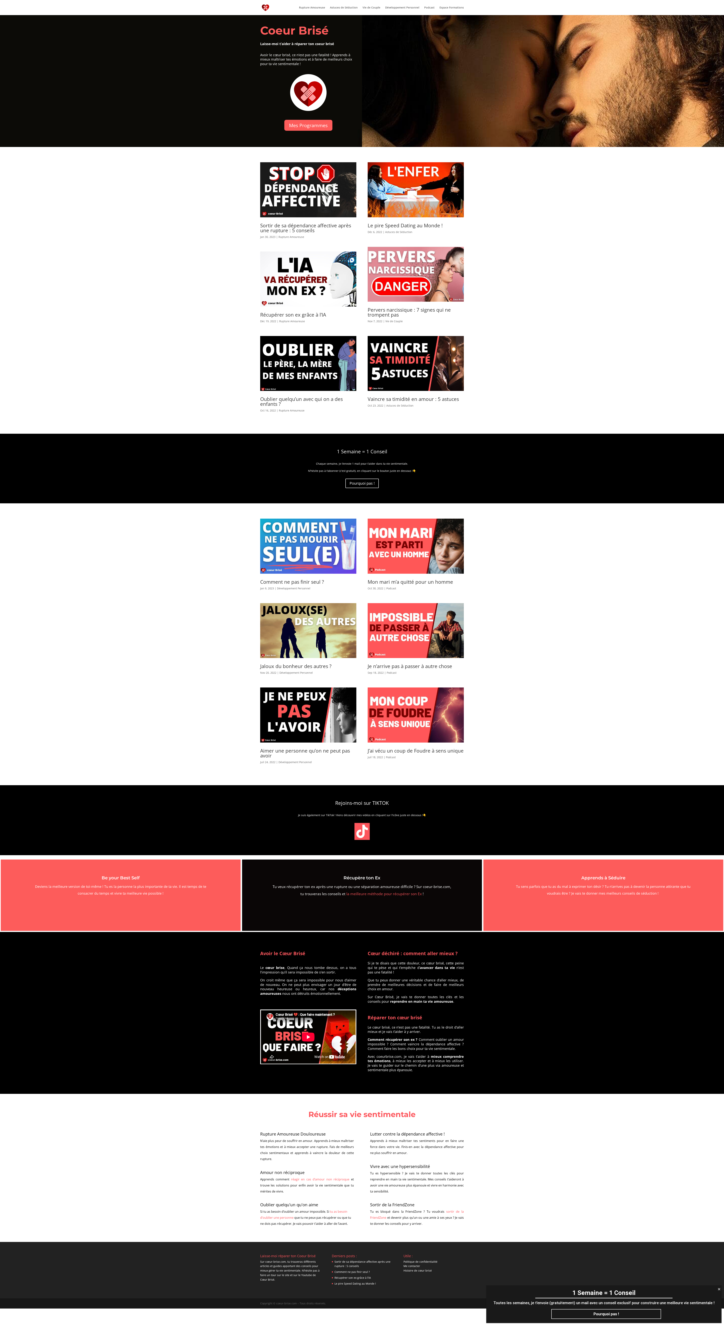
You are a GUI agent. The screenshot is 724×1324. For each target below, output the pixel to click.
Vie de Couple (371, 7)
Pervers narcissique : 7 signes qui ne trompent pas (409, 312)
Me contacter (411, 1266)
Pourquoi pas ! (362, 483)
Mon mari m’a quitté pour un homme (410, 581)
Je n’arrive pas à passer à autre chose (410, 666)
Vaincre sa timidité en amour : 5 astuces (413, 399)
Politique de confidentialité (420, 1261)
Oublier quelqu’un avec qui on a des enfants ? (301, 401)
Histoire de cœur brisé (417, 1270)
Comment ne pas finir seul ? (292, 581)
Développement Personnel (402, 7)
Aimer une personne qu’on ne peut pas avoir (305, 753)
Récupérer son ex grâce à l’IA (293, 314)
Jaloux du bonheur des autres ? (295, 666)
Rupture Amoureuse (312, 7)
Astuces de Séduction (344, 7)
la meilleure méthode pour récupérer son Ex (384, 893)
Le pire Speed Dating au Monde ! (405, 225)
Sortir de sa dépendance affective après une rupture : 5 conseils (305, 228)
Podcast (429, 7)
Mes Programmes (308, 125)
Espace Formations (451, 7)
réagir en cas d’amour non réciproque (320, 1179)
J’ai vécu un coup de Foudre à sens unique (416, 750)
